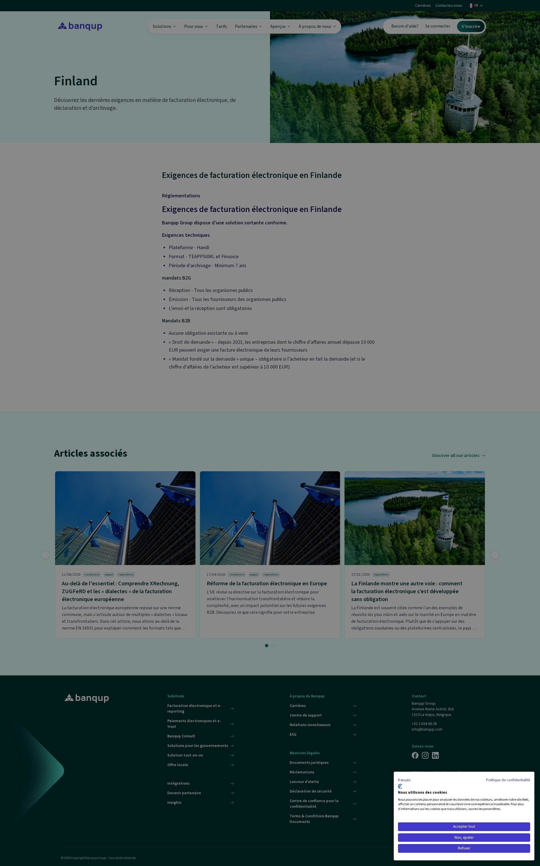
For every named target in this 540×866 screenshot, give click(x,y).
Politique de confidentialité (508, 780)
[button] (404, 780)
